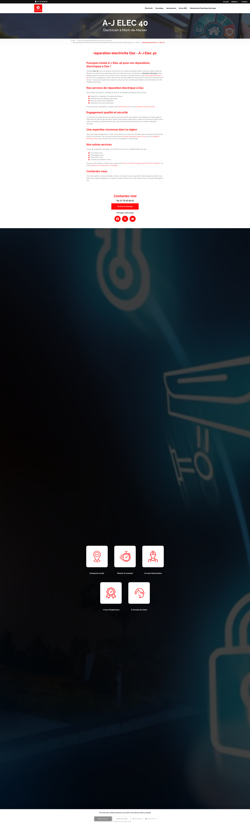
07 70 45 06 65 (42, 2)
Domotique (159, 8)
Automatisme (171, 8)
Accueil (226, 2)
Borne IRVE (183, 8)
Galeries (234, 2)
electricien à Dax (124, 107)
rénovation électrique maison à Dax (133, 136)
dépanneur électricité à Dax (145, 107)
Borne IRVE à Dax (97, 157)
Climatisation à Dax (97, 155)
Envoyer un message (125, 206)
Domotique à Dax (97, 153)
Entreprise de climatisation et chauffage (104, 165)
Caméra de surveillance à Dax (101, 159)
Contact (244, 2)
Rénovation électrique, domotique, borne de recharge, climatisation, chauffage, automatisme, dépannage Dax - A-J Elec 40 (106, 42)
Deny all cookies (122, 818)
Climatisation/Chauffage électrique (203, 8)
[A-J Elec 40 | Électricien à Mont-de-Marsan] (38, 8)
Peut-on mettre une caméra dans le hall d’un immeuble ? (141, 163)
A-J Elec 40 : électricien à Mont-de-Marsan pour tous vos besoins (94, 40)
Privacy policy (151, 818)
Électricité (149, 8)
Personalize (138, 818)
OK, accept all (103, 818)
